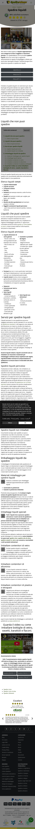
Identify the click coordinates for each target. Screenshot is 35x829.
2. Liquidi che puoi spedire (12, 141)
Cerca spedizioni (6, 789)
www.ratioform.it (14, 621)
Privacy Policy (5, 750)
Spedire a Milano (22, 786)
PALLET (16, 79)
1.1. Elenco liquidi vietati (11, 138)
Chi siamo (4, 740)
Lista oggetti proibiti (7, 779)
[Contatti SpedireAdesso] (31, 2)
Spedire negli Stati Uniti (24, 781)
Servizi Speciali (6, 755)
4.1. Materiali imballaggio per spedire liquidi (17, 156)
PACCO (16, 74)
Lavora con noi (6, 745)
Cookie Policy (5, 747)
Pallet (19, 750)
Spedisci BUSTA (8, 673)
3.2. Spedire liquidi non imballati (14, 151)
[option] (17, 720)
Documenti (21, 755)
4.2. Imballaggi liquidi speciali (13, 158)
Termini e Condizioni (7, 752)
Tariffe (19, 752)
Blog (3, 737)
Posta (19, 742)
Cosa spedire (5, 766)
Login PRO (5, 742)
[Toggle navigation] (3, 2)
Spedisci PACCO (23, 673)
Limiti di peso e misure (8, 776)
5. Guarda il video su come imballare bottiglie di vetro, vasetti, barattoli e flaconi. (16, 168)
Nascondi (27, 130)
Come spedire (6, 769)
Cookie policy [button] (6, 418)
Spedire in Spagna (23, 773)
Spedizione (21, 737)
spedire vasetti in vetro (8, 540)
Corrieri (20, 760)
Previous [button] (2, 718)
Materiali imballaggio (8, 781)
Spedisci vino (8, 689)
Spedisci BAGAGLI (8, 677)
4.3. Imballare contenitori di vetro (14, 160)
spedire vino (14, 538)
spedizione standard (8, 324)
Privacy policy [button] (15, 418)
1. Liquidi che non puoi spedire (14, 136)
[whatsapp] (30, 820)
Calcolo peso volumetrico (9, 774)
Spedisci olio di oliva (10, 691)
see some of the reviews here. (17, 707)
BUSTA (16, 70)
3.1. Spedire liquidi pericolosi (13, 149)
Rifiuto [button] (10, 422)
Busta (19, 747)
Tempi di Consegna (7, 784)
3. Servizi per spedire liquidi (13, 146)
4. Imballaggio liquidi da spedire (15, 153)
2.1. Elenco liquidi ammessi (12, 144)
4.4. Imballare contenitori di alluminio (15, 162)
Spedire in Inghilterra (24, 768)
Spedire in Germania (23, 771)
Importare (21, 740)
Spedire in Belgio (22, 778)
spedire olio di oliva (24, 538)
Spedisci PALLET (24, 677)
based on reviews (17, 706)
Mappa (4, 760)
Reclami (4, 757)
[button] (6, 728)
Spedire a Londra (22, 788)
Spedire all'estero (22, 791)
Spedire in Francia (23, 776)
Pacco (19, 745)
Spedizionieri (21, 757)
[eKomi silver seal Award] (6, 15)
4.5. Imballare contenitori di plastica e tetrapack (18, 164)
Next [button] (32, 718)
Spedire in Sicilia (22, 783)
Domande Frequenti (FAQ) (9, 786)
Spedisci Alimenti (9, 693)
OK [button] (25, 422)
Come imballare (6, 771)
